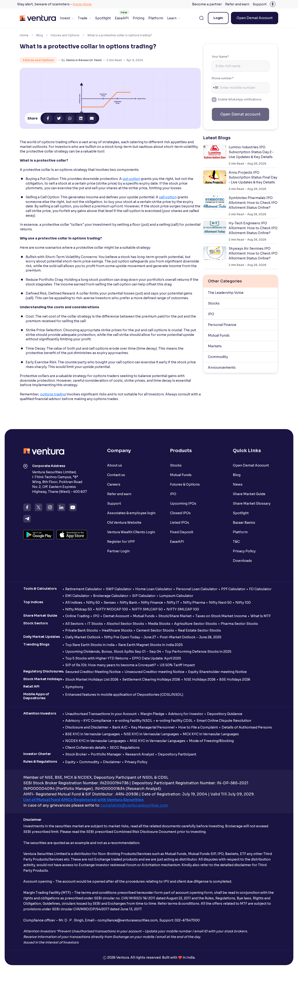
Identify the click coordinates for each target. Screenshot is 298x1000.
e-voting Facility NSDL (133, 721)
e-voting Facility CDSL (174, 721)
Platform (155, 18)
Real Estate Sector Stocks (199, 630)
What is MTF (261, 616)
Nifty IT (173, 602)
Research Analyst (139, 754)
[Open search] (201, 18)
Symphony (74, 687)
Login (218, 18)
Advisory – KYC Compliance (88, 721)
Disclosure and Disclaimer (86, 727)
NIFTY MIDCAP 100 (112, 609)
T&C (236, 542)
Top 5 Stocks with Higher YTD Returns (96, 658)
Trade (82, 18)
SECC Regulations (125, 747)
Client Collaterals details (85, 747)
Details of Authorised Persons (247, 727)
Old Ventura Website (124, 522)
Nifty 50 (93, 602)
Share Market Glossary (252, 503)
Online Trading (77, 616)
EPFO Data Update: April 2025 (156, 658)
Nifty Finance (152, 602)
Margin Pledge (152, 714)
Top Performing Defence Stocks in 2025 (198, 651)
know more (82, 4)
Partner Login (118, 551)
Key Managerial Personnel (152, 727)
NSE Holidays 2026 (200, 679)
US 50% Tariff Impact (177, 665)
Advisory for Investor (185, 714)
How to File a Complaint (198, 727)
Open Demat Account (255, 18)
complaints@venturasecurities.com (134, 805)
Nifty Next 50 (220, 602)
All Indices (73, 602)
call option (168, 197)
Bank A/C (119, 727)
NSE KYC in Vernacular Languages (151, 734)
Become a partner (207, 4)
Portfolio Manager (106, 754)
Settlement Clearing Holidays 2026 (151, 679)
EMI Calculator (77, 596)
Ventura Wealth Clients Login (131, 532)
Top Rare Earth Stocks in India (90, 645)
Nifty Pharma (194, 602)
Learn (171, 18)
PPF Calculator (233, 589)
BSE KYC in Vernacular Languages (92, 734)
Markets (215, 346)
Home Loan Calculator (153, 589)
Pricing (138, 18)
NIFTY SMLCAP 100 (182, 609)
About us (114, 465)
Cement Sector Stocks (155, 630)
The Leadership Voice (226, 293)
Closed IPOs (180, 513)
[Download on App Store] (72, 534)
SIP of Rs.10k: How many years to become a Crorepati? (110, 665)
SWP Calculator (119, 589)
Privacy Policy (244, 551)
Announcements (222, 367)
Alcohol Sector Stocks (125, 624)
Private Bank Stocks (81, 630)
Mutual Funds (219, 335)
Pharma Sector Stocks (239, 624)
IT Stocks (95, 624)
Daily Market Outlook (82, 637)
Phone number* (223, 78)
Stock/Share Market (175, 616)
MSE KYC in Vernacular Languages (157, 741)
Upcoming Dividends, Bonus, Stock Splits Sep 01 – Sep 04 (113, 651)
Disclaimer (112, 762)
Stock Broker (76, 754)
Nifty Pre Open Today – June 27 (130, 637)
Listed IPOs (179, 522)
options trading (53, 394)
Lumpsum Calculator (176, 596)
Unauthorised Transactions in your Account (101, 714)
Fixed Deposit (181, 532)
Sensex (110, 602)
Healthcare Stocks (117, 630)
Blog (39, 35)
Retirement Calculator (83, 589)
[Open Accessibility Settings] (272, 4)
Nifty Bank (128, 602)
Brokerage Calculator (110, 596)
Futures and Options (65, 35)
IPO (211, 314)
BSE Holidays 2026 (234, 679)
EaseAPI (122, 18)
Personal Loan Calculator (196, 589)
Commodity (218, 357)
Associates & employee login (131, 513)
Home (24, 35)
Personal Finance (222, 325)
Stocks (214, 303)
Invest (65, 18)
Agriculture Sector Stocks (195, 624)
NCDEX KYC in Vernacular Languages (95, 741)
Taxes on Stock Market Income (221, 616)
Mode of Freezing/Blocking (211, 741)
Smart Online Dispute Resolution (223, 721)
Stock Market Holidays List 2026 (92, 679)
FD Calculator (260, 589)
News (238, 484)
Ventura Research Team (84, 60)
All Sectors (74, 624)
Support (260, 4)
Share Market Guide (249, 494)
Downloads (242, 561)
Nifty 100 (243, 602)
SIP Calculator (144, 596)
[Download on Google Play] (38, 534)
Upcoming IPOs (183, 503)
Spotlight (103, 18)
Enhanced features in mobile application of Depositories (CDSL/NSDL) (124, 694)
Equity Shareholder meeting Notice (217, 672)
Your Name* (220, 56)
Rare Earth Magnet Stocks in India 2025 (150, 645)
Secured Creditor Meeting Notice (93, 672)
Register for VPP (121, 542)
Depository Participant (177, 754)
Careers (113, 484)
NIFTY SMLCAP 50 (147, 609)
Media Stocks (159, 624)
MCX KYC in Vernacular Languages (211, 734)
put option (131, 179)
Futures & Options (185, 484)
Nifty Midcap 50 (78, 609)
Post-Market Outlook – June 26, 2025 (190, 637)
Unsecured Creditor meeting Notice (154, 672)
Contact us (116, 475)
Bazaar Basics (244, 522)
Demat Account (116, 616)
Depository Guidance (224, 714)
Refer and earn (237, 4)
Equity (70, 762)
